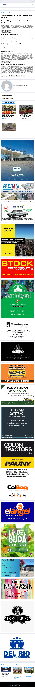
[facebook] (9, 76)
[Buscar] (32, 4)
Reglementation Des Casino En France (6, 61)
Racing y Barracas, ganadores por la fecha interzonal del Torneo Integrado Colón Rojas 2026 (8, 116)
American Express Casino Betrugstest (6, 32)
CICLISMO (16, 683)
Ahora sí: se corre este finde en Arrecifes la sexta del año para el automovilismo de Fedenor (17, 675)
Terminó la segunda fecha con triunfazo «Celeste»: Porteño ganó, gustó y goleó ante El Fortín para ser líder (29, 674)
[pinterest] (19, 76)
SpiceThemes (24, 685)
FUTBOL (3, 667)
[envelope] (17, 76)
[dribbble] (30, 1)
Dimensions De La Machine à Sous (7, 98)
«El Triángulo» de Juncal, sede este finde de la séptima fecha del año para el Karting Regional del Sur (8, 133)
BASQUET (13, 683)
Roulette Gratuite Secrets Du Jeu (5, 62)
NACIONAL (8, 667)
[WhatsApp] (21, 76)
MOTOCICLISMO (26, 683)
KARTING (22, 683)
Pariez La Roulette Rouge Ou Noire (6, 30)
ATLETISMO (9, 683)
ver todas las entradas (16, 87)
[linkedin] (14, 76)
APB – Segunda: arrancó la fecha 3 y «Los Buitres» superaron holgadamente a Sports (25, 116)
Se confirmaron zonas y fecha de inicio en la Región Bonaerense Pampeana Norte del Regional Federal (6, 674)
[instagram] (32, 1)
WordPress (16, 685)
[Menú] (30, 4)
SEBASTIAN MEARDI (6, 114)
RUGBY (30, 683)
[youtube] (34, 1)
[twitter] (12, 76)
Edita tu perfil (24, 85)
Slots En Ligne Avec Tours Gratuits (5, 31)
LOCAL (5, 667)
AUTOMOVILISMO (15, 667)
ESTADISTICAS (26, 667)
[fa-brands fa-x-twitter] (27, 1)
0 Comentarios (11, 12)
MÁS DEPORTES (17, 684)
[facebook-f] (25, 1)
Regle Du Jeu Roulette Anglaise (7, 95)
